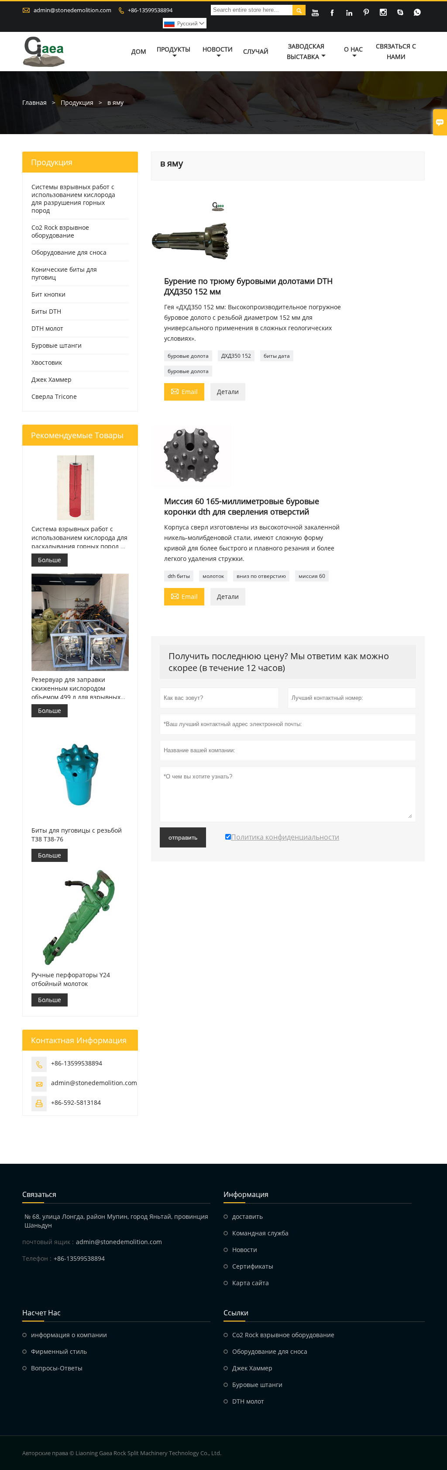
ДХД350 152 (236, 356)
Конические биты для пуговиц (64, 273)
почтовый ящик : (48, 1242)
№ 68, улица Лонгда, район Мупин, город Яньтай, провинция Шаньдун (116, 1220)
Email (184, 391)
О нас (353, 49)
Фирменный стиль (59, 1351)
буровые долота (188, 356)
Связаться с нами (396, 51)
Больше (49, 560)
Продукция (77, 102)
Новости (218, 49)
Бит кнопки (48, 294)
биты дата (277, 356)
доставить (247, 1216)
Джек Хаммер (51, 379)
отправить (182, 837)
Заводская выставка (305, 51)
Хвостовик (46, 362)
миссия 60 (312, 576)
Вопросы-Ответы (57, 1368)
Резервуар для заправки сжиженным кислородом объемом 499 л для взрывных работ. (75, 688)
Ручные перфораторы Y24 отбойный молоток (70, 979)
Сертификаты (252, 1266)
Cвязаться (39, 1194)
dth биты (179, 576)
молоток (213, 576)
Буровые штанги (56, 345)
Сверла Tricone (54, 396)
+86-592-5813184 (76, 1102)
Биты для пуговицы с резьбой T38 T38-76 (76, 834)
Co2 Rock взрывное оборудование (60, 231)
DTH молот (47, 328)
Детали (228, 391)
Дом (138, 51)
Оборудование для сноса (69, 252)
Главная (34, 102)
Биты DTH (46, 311)
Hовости (244, 1249)
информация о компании (69, 1335)
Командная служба (260, 1233)
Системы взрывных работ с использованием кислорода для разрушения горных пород (73, 198)
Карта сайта (250, 1283)
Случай (255, 51)
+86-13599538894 (150, 10)
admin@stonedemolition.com (72, 10)
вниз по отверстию (261, 576)
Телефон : (37, 1258)
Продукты (173, 49)
